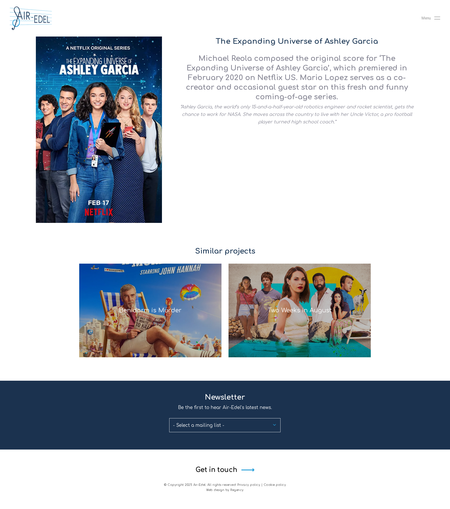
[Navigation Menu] (430, 18)
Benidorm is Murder (150, 310)
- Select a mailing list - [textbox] (198, 425)
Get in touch (216, 470)
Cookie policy (275, 485)
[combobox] (225, 425)
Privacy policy (248, 485)
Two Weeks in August (300, 310)
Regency (237, 490)
